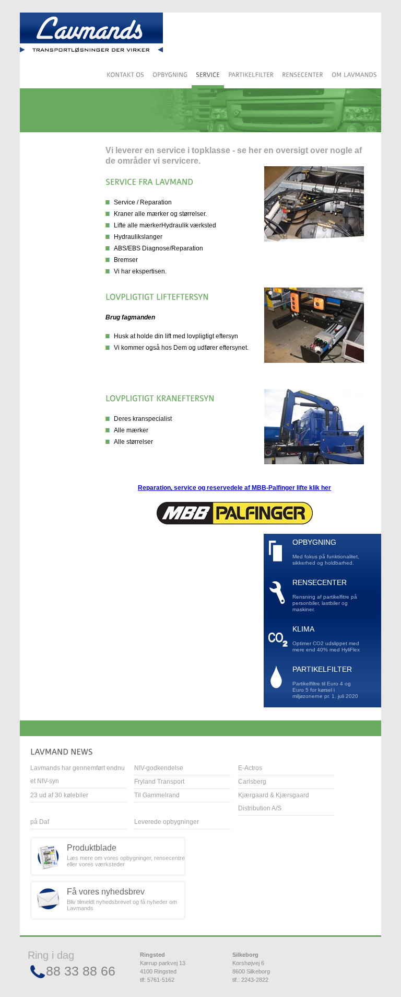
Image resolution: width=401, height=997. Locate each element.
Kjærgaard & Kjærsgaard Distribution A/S (273, 802)
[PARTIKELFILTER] (251, 76)
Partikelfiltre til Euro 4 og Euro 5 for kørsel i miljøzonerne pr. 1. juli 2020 (325, 682)
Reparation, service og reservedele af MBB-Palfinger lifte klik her (234, 487)
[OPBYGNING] (170, 76)
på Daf (39, 822)
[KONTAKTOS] (125, 76)
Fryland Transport (159, 781)
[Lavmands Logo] (91, 34)
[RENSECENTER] (302, 76)
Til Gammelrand (157, 795)
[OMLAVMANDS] (354, 76)
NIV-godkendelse (158, 768)
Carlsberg (252, 781)
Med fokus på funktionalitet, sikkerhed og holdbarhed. (325, 552)
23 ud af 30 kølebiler (59, 795)
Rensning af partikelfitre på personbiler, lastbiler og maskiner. (324, 595)
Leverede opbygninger (166, 822)
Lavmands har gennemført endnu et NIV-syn (77, 774)
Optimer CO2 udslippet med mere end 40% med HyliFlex (326, 639)
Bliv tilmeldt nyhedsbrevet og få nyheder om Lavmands (122, 899)
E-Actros (250, 768)
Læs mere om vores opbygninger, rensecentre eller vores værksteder (126, 855)
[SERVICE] (208, 76)
